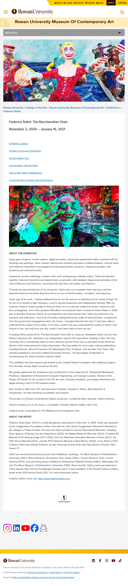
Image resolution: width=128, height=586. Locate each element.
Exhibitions (113, 107)
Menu (6, 12)
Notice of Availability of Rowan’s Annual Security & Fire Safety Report (43, 577)
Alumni (69, 3)
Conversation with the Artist (23, 165)
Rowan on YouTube (113, 561)
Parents (80, 3)
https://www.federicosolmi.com (54, 478)
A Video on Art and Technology (25, 151)
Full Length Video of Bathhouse (25, 172)
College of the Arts (37, 107)
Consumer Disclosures (37, 572)
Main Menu (11, 32)
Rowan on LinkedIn (93, 561)
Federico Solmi (11, 111)
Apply (111, 3)
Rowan (122, 2)
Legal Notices (55, 572)
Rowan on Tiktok (120, 561)
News (59, 3)
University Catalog (71, 572)
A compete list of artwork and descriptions (31, 180)
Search (122, 13)
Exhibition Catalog (18, 143)
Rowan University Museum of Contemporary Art (77, 107)
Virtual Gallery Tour (19, 158)
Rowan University (41, 12)
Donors (91, 3)
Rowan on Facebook (100, 561)
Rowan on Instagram (107, 561)
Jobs (101, 3)
